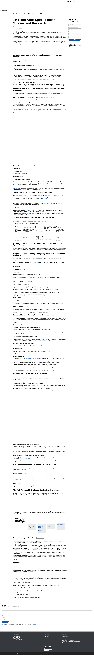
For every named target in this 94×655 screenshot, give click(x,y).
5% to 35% (43, 186)
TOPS (23, 1)
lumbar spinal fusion (35, 262)
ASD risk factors (36, 165)
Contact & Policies (52, 1)
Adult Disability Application (39, 277)
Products (46, 634)
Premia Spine (16, 13)
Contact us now (40, 538)
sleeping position (27, 458)
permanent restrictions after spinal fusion (34, 358)
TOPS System (61, 493)
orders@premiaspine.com (17, 639)
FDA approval (25, 549)
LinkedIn (21, 28)
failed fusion (44, 198)
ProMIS (46, 1)
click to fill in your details (3, 10)
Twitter (20, 28)
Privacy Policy (35, 624)
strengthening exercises (24, 339)
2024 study (36, 447)
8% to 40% (21, 93)
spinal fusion (24, 13)
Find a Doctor (48, 646)
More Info (65, 634)
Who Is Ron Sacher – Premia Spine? (68, 640)
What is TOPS (64, 637)
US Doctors (33, 1)
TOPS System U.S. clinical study (32, 544)
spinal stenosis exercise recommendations (42, 340)
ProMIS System (46, 637)
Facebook (19, 28)
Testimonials (28, 1)
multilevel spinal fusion (34, 63)
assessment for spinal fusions (35, 66)
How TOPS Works (65, 636)
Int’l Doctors (39, 1)
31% (54, 309)
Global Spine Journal (19, 63)
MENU (78, 1)
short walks (59, 334)
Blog (43, 1)
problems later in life (27, 577)
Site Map (46, 650)
